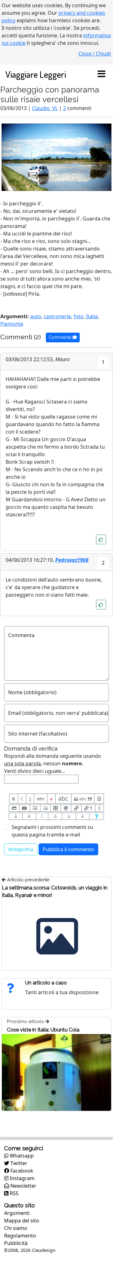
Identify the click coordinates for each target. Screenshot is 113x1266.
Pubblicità (16, 1243)
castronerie (57, 316)
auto (35, 316)
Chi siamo (15, 1228)
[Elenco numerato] (45, 808)
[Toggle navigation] (101, 74)
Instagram (21, 1178)
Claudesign (44, 1250)
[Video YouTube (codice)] (24, 808)
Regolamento (20, 1235)
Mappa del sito (21, 1220)
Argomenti (17, 1213)
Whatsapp (21, 1155)
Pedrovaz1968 (72, 560)
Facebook (21, 1170)
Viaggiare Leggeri (35, 74)
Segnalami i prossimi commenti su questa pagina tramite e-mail (52, 831)
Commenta (61, 337)
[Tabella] (56, 808)
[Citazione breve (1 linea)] (99, 799)
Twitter (18, 1163)
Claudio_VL (45, 108)
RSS (13, 1193)
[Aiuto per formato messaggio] (96, 816)
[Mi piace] (101, 539)
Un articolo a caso (46, 983)
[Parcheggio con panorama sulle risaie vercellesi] (56, 156)
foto (78, 316)
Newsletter (22, 1185)
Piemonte (11, 323)
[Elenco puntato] (35, 808)
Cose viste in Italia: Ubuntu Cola (43, 1030)
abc (41, 799)
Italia (92, 316)
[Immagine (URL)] (14, 808)
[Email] (66, 808)
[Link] (76, 808)
